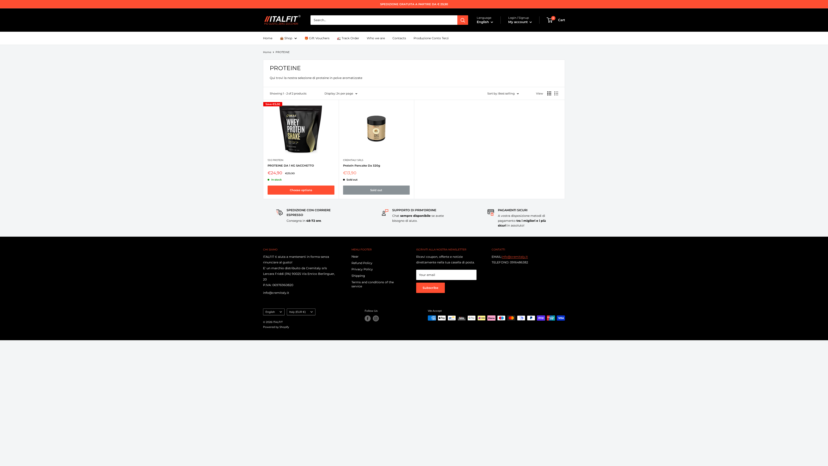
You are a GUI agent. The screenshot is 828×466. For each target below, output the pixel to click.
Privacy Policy (362, 269)
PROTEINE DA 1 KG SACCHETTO (291, 165)
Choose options (301, 190)
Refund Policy (361, 263)
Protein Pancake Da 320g (361, 165)
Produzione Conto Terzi (431, 38)
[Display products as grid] (549, 93)
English (270, 311)
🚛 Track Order (348, 38)
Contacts (399, 38)
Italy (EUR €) (297, 311)
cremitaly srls (353, 160)
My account (518, 22)
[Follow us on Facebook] (368, 318)
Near (355, 256)
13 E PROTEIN (275, 160)
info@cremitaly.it (515, 257)
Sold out (376, 190)
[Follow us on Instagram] (376, 318)
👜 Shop (286, 38)
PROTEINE (283, 52)
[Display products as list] (556, 93)
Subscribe (430, 288)
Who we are (376, 38)
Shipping (358, 276)
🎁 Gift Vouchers (316, 38)
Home (267, 38)
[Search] (462, 20)
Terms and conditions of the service (372, 284)
